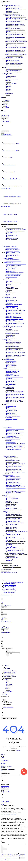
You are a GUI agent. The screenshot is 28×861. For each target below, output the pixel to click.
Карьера (5, 106)
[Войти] (1, 601)
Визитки (8, 80)
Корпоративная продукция (12, 61)
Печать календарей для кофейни (14, 28)
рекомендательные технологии (8, 814)
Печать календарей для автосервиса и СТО (16, 20)
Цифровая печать (7, 73)
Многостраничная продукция (13, 64)
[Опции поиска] (2, 612)
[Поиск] (2, 599)
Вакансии (3, 767)
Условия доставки (5, 761)
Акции (2, 756)
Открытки (8, 90)
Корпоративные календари (13, 8)
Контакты (3, 770)
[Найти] (5, 614)
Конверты (8, 86)
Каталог (3, 754)
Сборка (5, 67)
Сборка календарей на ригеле (13, 72)
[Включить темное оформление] (2, 133)
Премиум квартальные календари (14, 57)
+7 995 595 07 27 (5, 115)
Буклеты (8, 74)
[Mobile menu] (2, 620)
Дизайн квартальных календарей (14, 56)
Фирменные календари (12, 12)
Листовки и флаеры (11, 76)
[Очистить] (1, 610)
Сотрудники (6, 101)
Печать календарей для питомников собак (16, 41)
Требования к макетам (6, 766)
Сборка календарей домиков (13, 70)
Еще (8, 278)
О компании (6, 100)
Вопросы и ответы (5, 764)
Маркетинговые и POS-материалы (14, 63)
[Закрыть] (2, 646)
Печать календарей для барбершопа (15, 24)
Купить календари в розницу (8, 769)
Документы (6, 107)
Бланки (8, 95)
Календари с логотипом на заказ (14, 7)
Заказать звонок (4, 118)
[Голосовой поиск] (2, 614)
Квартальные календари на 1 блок (14, 18)
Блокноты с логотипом (12, 79)
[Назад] (7, 650)
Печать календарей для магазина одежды (16, 33)
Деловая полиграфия (11, 83)
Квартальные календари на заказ (11, 14)
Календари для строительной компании (16, 17)
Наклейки (8, 89)
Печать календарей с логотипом (11, 5)
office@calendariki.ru (5, 121)
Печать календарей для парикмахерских (16, 40)
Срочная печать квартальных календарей (16, 54)
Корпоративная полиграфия (13, 60)
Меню (7, 87)
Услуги (2, 757)
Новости (5, 103)
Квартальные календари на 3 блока (15, 15)
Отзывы (5, 104)
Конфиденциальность (6, 802)
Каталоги (8, 85)
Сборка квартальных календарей (14, 69)
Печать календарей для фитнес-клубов (15, 50)
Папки (8, 92)
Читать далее (17, 828)
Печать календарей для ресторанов (14, 46)
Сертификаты (9, 93)
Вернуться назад (11, 750)
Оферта (2, 804)
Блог (2, 759)
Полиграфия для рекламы (12, 66)
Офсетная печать (7, 59)
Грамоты (8, 82)
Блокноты (8, 77)
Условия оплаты (4, 760)
